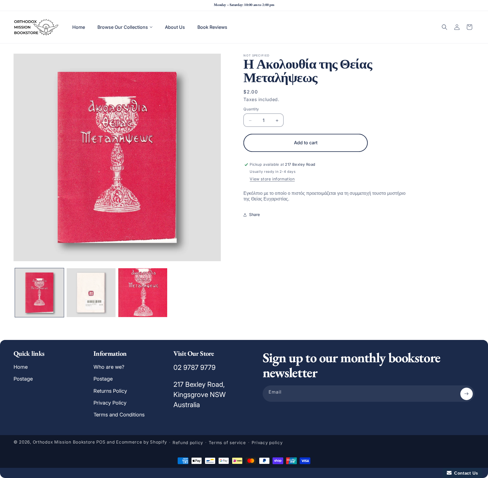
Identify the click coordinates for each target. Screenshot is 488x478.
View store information (272, 179)
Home (21, 367)
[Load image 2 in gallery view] (91, 292)
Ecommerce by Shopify (141, 442)
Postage (23, 379)
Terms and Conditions (119, 415)
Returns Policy (110, 391)
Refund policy (188, 442)
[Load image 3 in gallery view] (142, 292)
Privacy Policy (110, 403)
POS (101, 442)
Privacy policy (267, 442)
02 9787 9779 (194, 367)
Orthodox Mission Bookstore (64, 442)
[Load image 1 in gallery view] (39, 292)
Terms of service (227, 442)
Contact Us (465, 473)
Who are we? (108, 367)
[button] (125, 27)
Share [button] (254, 214)
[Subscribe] (466, 394)
